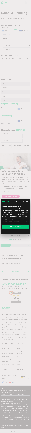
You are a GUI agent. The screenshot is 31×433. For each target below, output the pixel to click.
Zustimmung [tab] (5, 201)
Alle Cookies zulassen (16, 226)
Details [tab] (15, 201)
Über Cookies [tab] (25, 201)
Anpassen (14, 230)
